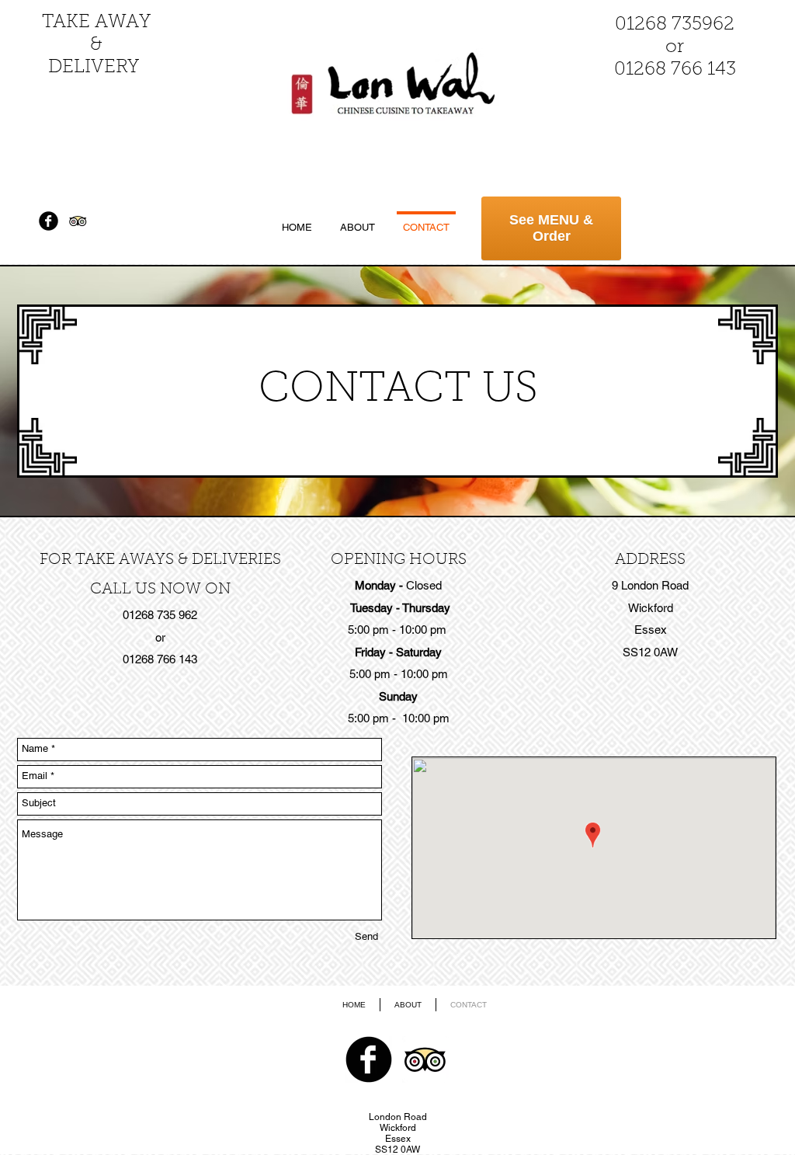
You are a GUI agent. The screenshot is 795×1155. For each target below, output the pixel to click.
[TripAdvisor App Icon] (78, 221)
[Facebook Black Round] (48, 221)
